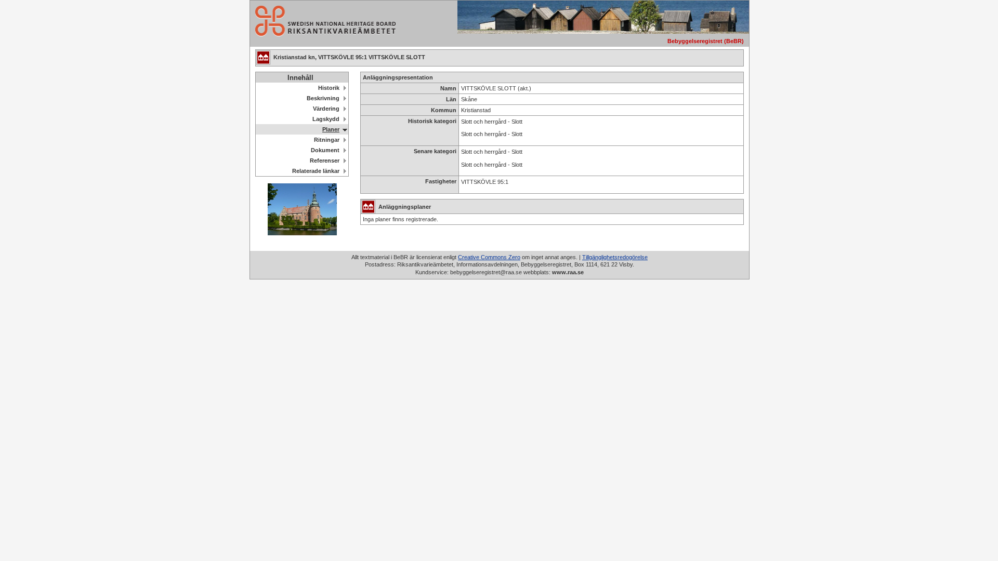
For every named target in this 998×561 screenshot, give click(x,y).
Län (451, 99)
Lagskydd (325, 119)
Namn (448, 88)
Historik (328, 88)
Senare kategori (435, 151)
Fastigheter (440, 181)
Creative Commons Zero (489, 257)
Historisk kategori (432, 121)
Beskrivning (323, 98)
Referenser (324, 160)
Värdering (326, 108)
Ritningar (326, 140)
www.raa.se (568, 272)
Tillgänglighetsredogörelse (615, 257)
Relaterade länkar (315, 171)
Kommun (443, 110)
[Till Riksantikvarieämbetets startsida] (323, 33)
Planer (330, 129)
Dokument (325, 150)
